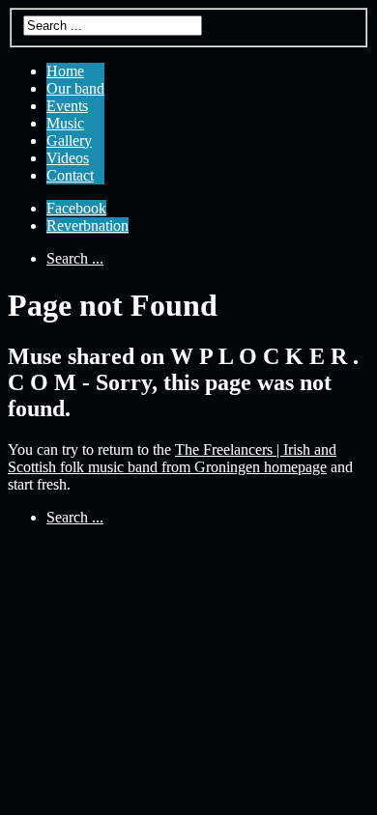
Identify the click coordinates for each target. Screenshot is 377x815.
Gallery (69, 140)
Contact (70, 175)
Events (67, 106)
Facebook (76, 208)
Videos (67, 158)
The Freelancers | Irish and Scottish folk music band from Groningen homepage (172, 458)
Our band (75, 88)
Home (65, 71)
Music (65, 123)
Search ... (74, 258)
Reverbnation (87, 225)
